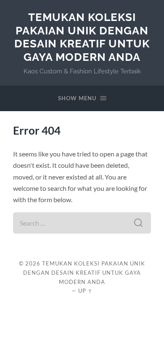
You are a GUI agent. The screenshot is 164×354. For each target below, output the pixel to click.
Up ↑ (85, 290)
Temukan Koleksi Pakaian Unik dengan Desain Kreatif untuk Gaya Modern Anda (82, 36)
